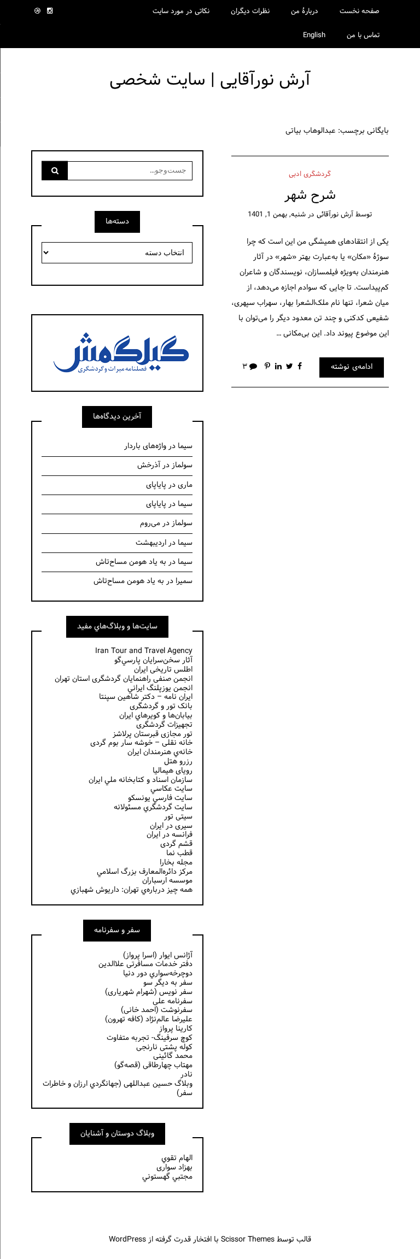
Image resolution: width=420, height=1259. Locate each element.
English (314, 36)
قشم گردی (176, 844)
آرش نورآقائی (335, 215)
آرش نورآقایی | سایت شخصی (210, 80)
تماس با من (363, 36)
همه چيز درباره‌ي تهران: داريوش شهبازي (131, 890)
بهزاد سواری (174, 1167)
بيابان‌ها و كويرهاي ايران (155, 715)
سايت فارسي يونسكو (160, 798)
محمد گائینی (172, 1056)
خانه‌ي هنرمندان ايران (159, 752)
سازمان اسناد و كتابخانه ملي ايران (140, 780)
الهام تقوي (176, 1158)
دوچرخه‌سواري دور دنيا (157, 973)
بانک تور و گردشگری (161, 706)
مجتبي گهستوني (167, 1176)
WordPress (127, 1239)
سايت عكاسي (171, 789)
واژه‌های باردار (145, 446)
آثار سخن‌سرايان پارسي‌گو (153, 660)
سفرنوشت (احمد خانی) (156, 1010)
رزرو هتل (178, 761)
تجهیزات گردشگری (164, 725)
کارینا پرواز (175, 1028)
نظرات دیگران (250, 11)
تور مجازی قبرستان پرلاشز (152, 734)
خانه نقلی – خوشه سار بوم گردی (141, 743)
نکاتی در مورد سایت (181, 11)
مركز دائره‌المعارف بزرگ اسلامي (144, 872)
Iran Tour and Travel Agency (143, 651)
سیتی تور (178, 816)
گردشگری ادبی (310, 174)
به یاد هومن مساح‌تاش (131, 562)
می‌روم (150, 523)
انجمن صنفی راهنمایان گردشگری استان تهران (123, 679)
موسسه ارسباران (167, 880)
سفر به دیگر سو (167, 982)
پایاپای (156, 485)
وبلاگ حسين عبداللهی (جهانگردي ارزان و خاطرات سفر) (117, 1088)
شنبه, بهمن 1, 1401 (277, 215)
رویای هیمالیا (172, 770)
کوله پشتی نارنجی (164, 1047)
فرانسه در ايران (169, 834)
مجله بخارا (176, 862)
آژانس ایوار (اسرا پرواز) (157, 955)
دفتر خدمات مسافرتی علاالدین (145, 964)
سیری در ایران (171, 826)
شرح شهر (310, 195)
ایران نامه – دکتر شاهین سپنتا (145, 697)
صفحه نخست (360, 11)
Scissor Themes (248, 1239)
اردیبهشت (151, 543)
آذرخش (148, 465)
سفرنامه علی (172, 1001)
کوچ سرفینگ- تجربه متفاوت (149, 1038)
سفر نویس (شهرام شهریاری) (148, 992)
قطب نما (179, 853)
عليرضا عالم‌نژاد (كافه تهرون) (148, 1019)
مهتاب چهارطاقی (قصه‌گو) (153, 1065)
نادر (186, 1074)
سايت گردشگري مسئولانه (153, 807)
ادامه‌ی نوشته (351, 367)
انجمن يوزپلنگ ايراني (159, 688)
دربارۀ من (304, 11)
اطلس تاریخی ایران (163, 669)
